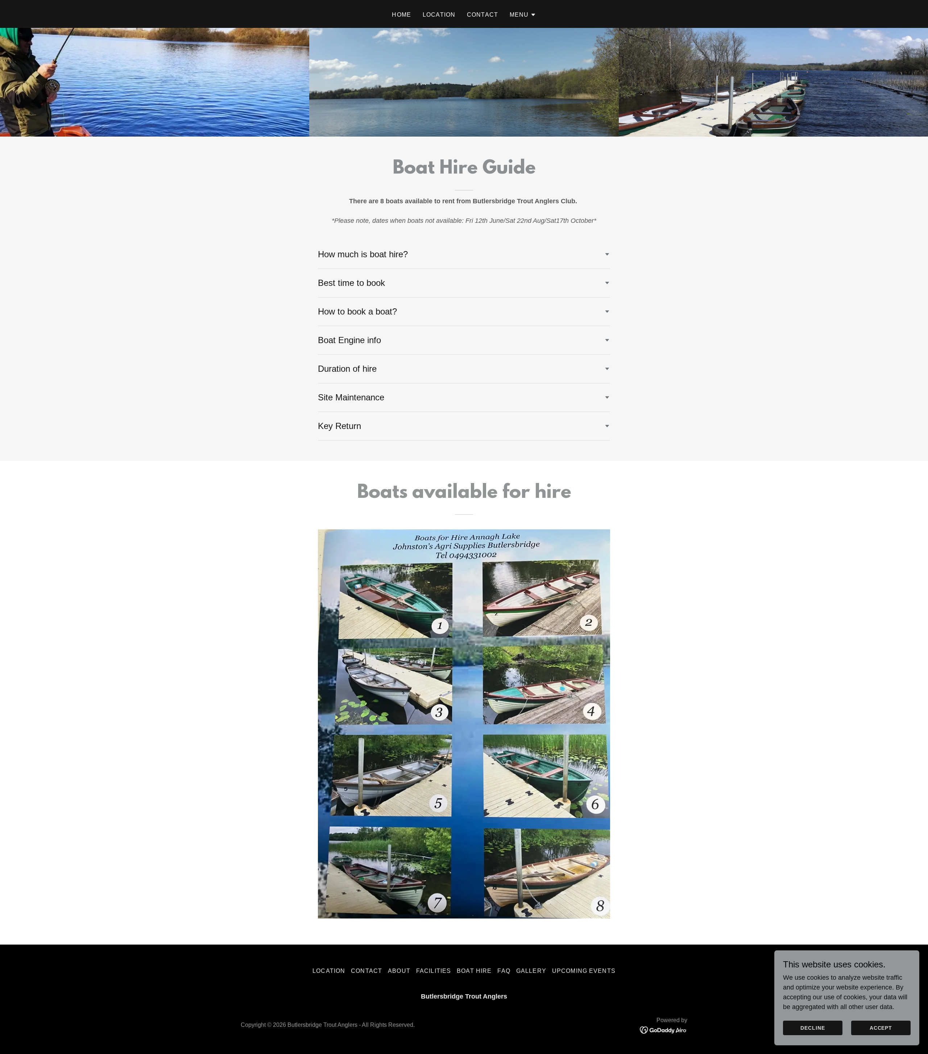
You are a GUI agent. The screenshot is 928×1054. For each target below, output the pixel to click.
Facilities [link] (433, 971)
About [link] (399, 971)
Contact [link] (482, 15)
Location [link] (439, 15)
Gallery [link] (531, 971)
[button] (523, 15)
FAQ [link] (503, 971)
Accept (881, 1028)
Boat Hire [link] (474, 971)
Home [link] (401, 15)
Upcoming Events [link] (584, 971)
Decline (812, 1028)
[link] (663, 1029)
